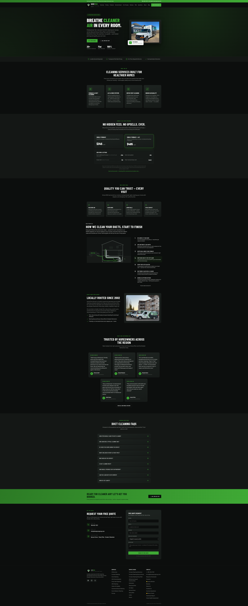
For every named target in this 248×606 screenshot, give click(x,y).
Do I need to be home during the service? (109, 447)
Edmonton (131, 583)
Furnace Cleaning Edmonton (135, 572)
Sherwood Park (132, 585)
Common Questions (151, 591)
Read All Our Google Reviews (124, 405)
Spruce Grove (132, 590)
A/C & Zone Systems (116, 579)
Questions (140, 5)
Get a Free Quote (156, 4)
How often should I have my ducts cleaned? (110, 436)
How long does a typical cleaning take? (109, 441)
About (145, 5)
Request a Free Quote (151, 576)
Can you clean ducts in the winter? (108, 475)
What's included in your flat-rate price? (109, 452)
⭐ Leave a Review (150, 581)
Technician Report (150, 595)
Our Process (126, 5)
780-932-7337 (94, 525)
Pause (136, 285)
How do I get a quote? (104, 480)
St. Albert (131, 588)
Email (129, 524)
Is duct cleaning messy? (105, 464)
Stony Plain (131, 592)
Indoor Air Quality (116, 586)
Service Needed (132, 536)
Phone (130, 530)
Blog (149, 5)
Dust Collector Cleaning (117, 591)
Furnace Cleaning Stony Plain (136, 576)
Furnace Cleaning (116, 574)
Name (129, 518)
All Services (114, 572)
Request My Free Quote (143, 553)
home (114, 321)
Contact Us (149, 588)
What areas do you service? (106, 458)
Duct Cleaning (115, 576)
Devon (130, 597)
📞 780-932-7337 (144, 1)
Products (112, 5)
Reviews (131, 5)
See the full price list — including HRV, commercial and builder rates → (124, 171)
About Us (148, 586)
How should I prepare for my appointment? (110, 469)
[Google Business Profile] (95, 580)
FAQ (136, 5)
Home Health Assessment (152, 598)
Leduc (130, 595)
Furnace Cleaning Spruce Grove (136, 574)
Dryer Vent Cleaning (116, 581)
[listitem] (148, 239)
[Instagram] (91, 580)
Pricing (107, 5)
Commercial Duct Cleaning (118, 588)
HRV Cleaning (115, 584)
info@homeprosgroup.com (97, 531)
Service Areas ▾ (118, 5)
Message (130, 542)
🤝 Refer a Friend (150, 593)
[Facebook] (88, 580)
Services (102, 5)
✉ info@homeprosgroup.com (155, 1)
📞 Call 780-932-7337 (105, 40)
